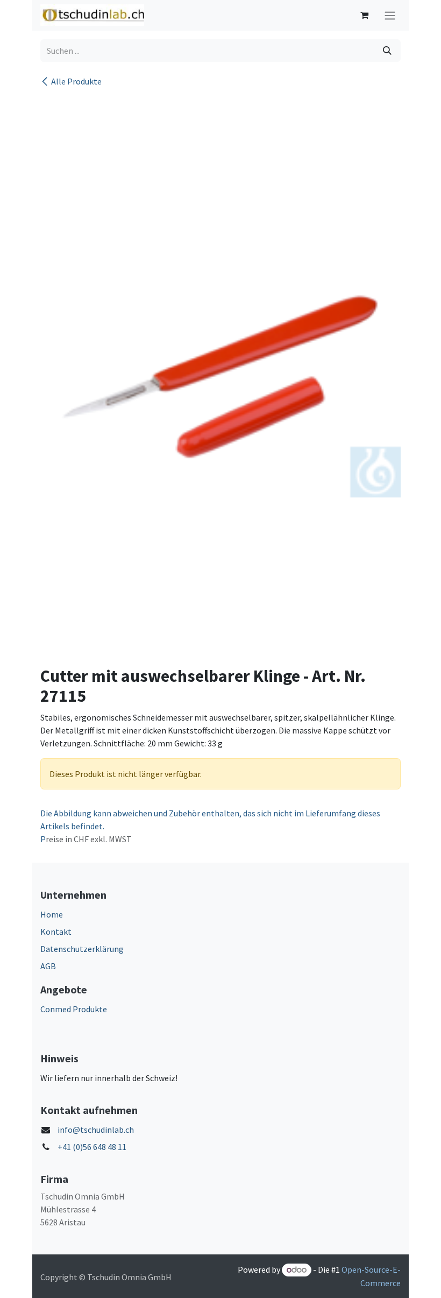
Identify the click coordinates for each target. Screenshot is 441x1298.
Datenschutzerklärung (82, 948)
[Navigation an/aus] (390, 15)
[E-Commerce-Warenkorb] (364, 15)
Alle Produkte (76, 81)
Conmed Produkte (73, 1009)
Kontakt (56, 931)
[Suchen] (387, 50)
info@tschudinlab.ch (96, 1129)
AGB (48, 966)
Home (51, 914)
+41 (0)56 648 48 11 (92, 1146)
